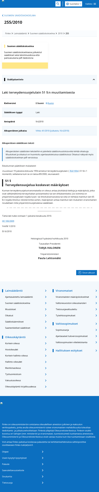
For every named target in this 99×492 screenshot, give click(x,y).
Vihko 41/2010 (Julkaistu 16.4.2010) (52, 130)
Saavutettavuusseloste (13, 470)
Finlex (8, 33)
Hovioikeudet (11, 349)
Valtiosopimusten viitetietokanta (71, 342)
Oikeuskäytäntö (15, 337)
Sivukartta (7, 476)
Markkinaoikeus (13, 368)
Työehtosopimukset (65, 315)
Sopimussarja (62, 330)
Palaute (5, 464)
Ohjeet (5, 451)
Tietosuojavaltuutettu (66, 309)
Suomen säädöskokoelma (20, 15)
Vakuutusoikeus (13, 380)
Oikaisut (9, 315)
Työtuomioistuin (13, 374)
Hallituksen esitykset (69, 350)
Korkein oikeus (12, 343)
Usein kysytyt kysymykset (14, 458)
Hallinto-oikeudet (13, 361)
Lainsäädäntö (20, 33)
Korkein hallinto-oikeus (16, 355)
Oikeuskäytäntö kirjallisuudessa (20, 386)
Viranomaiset (64, 290)
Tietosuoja (7, 482)
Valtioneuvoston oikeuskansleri (71, 303)
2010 (60, 33)
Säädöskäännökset (14, 321)
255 (67, 33)
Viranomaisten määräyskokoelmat (72, 296)
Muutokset (10, 309)
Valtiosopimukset (67, 323)
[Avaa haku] (58, 3)
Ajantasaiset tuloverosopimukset (72, 336)
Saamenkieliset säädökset (17, 327)
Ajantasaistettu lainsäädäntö (19, 296)
